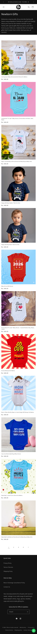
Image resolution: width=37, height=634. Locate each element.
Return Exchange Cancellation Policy (14, 583)
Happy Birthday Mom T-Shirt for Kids (10, 244)
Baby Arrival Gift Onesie (7, 286)
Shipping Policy (8, 571)
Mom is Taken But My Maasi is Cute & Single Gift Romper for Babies (17, 412)
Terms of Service (8, 567)
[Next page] (28, 547)
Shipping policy (18, 630)
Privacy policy (31, 627)
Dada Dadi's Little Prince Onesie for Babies (11, 495)
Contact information (28, 630)
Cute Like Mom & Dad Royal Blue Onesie (11, 454)
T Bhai (7, 627)
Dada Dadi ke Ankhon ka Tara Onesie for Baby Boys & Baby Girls (16, 537)
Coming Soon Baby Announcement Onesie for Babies (14, 77)
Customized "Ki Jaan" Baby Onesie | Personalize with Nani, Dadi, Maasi (17, 119)
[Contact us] (34, 631)
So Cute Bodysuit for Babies (8, 370)
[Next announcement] (34, 2)
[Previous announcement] (3, 2)
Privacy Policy (7, 563)
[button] (4, 7)
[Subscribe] (27, 612)
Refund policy (23, 627)
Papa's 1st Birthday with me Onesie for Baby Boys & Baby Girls (16, 161)
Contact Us (7, 587)
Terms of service (9, 630)
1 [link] (8, 547)
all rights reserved (13, 627)
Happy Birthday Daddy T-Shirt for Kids (10, 203)
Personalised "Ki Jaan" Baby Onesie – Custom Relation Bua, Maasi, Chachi (17, 328)
